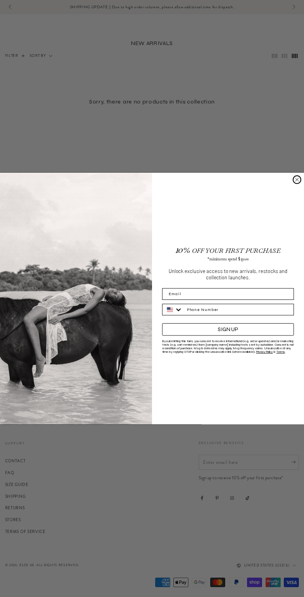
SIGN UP (228, 329)
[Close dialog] (297, 180)
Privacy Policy (264, 352)
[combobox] (173, 309)
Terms (280, 352)
